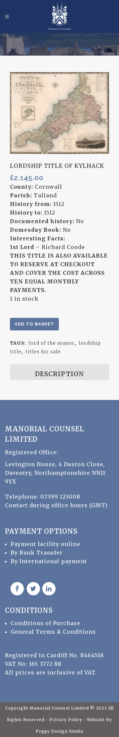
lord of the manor (51, 343)
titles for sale (43, 352)
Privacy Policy (66, 719)
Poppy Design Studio (60, 731)
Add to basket (34, 323)
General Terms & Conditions (53, 631)
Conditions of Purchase (45, 623)
